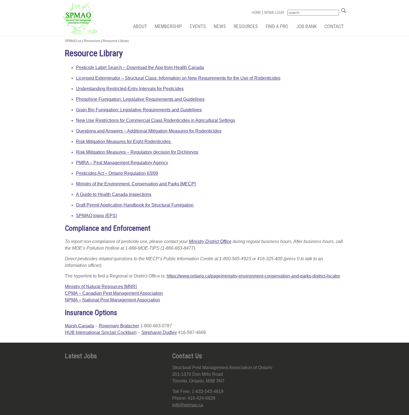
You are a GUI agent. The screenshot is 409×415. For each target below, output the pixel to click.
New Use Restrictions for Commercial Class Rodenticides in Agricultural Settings (155, 120)
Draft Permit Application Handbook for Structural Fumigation (135, 205)
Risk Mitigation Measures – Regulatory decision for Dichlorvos (137, 152)
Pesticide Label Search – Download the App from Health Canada (140, 67)
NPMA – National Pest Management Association (112, 300)
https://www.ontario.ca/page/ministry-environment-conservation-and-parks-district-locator (253, 276)
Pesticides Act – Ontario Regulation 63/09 (117, 173)
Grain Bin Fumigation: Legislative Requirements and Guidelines (139, 109)
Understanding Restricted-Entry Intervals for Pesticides (130, 88)
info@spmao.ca (187, 404)
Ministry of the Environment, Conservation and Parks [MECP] (136, 183)
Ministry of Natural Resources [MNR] (101, 286)
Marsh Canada (79, 325)
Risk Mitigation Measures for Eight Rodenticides (124, 141)
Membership (168, 26)
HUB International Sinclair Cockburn (101, 332)
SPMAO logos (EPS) (96, 215)
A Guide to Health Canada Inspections (113, 194)
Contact (334, 26)
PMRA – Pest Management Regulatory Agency (122, 162)
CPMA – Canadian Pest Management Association (114, 293)
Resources (246, 26)
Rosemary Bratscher (119, 325)
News (220, 26)
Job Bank (306, 26)
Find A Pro (277, 26)
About (140, 26)
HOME (256, 12)
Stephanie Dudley (159, 332)
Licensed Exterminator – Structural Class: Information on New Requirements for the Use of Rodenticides (178, 78)
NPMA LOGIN (274, 12)
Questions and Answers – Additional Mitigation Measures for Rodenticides (148, 131)
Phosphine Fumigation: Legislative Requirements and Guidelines (140, 99)
